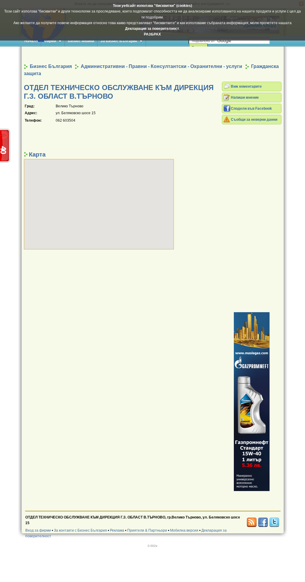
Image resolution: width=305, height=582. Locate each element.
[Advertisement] (152, 54)
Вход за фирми (38, 530)
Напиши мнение (245, 97)
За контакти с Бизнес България (80, 530)
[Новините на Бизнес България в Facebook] (263, 522)
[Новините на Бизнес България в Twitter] (274, 522)
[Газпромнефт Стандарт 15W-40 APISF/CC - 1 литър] (252, 402)
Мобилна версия (184, 530)
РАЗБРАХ (152, 34)
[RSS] (251, 522)
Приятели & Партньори (147, 530)
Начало (31, 41)
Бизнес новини (81, 41)
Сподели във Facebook (251, 108)
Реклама (117, 530)
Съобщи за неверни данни (254, 119)
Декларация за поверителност (152, 29)
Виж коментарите (246, 86)
